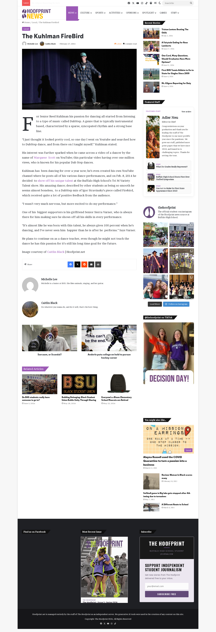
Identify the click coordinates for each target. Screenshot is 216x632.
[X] (77, 264)
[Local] (36, 14)
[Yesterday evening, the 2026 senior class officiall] (155, 260)
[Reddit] (84, 264)
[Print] (98, 264)
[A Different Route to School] (151, 507)
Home (27, 22)
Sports (99, 12)
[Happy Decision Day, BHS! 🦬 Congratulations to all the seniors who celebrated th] (168, 353)
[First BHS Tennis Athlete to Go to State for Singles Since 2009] (151, 74)
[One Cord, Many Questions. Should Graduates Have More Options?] (151, 59)
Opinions (131, 12)
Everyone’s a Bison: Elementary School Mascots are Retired (116, 398)
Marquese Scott (44, 157)
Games (163, 12)
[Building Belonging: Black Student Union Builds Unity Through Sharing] (79, 384)
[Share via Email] (91, 264)
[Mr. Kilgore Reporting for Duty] (151, 87)
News (71, 12)
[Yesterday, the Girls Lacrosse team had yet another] (181, 234)
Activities (114, 12)
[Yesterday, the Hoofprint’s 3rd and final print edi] (181, 260)
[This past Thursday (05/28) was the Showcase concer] (181, 287)
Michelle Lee (32, 44)
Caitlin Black (50, 44)
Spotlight (148, 12)
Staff (174, 12)
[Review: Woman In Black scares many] (151, 481)
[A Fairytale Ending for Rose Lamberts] (151, 46)
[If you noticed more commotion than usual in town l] (155, 234)
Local (34, 22)
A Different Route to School (175, 504)
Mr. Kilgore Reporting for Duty (46, 3)
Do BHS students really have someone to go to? (36, 398)
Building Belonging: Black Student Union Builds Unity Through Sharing (79, 398)
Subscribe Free (166, 594)
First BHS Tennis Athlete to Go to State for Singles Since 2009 (178, 71)
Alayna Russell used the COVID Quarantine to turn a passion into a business (165, 461)
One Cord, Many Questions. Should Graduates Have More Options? (176, 58)
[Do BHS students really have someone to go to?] (39, 384)
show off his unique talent (55, 180)
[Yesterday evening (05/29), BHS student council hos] (155, 287)
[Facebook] (70, 264)
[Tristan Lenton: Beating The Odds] (151, 33)
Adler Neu (170, 117)
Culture (85, 12)
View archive (186, 112)
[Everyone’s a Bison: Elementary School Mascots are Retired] (119, 384)
